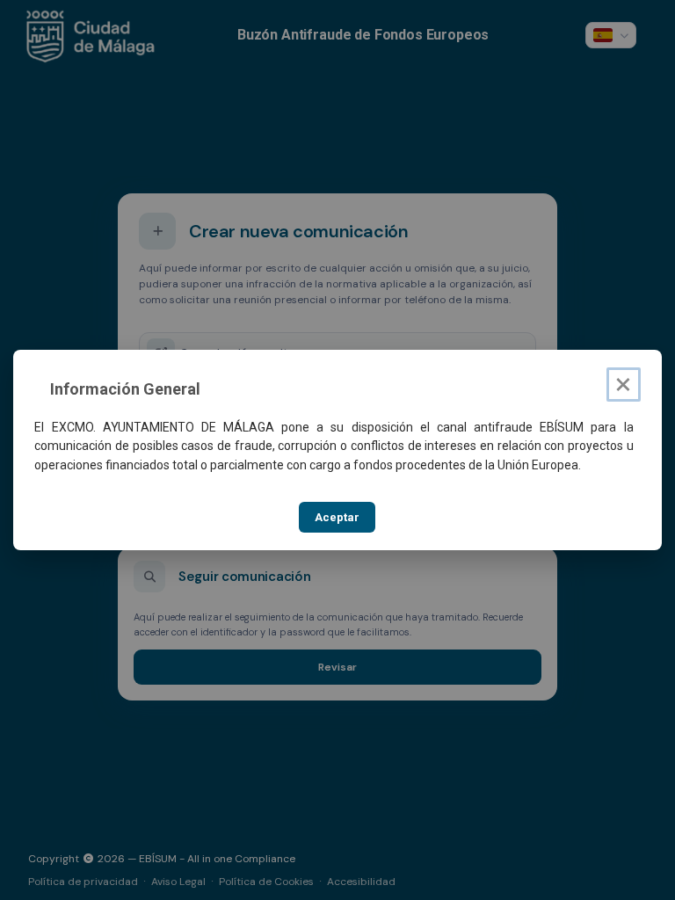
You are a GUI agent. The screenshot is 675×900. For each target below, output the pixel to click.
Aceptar (337, 517)
